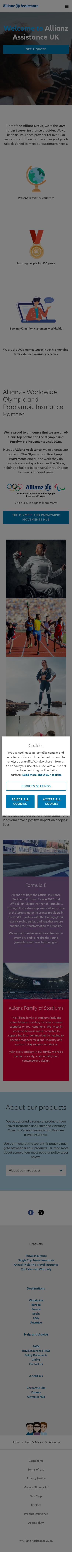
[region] (36, 776)
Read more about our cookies (41, 775)
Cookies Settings (36, 786)
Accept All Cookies (52, 802)
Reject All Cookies (20, 802)
